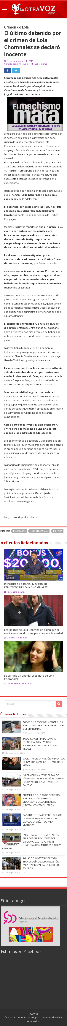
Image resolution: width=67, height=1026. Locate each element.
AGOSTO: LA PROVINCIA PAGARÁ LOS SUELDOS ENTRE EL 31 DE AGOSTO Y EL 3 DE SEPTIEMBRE (43, 725)
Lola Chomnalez (39, 531)
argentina (38, 142)
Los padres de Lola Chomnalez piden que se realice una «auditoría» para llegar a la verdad (33, 631)
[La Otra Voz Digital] (33, 8)
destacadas (19, 531)
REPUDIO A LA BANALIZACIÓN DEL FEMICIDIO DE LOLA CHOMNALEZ (26, 585)
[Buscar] (59, 704)
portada (57, 531)
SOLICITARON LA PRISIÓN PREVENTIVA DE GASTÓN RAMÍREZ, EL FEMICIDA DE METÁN (44, 762)
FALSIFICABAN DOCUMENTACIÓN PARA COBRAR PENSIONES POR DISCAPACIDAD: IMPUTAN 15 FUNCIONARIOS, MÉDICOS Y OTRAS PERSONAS (31, 842)
